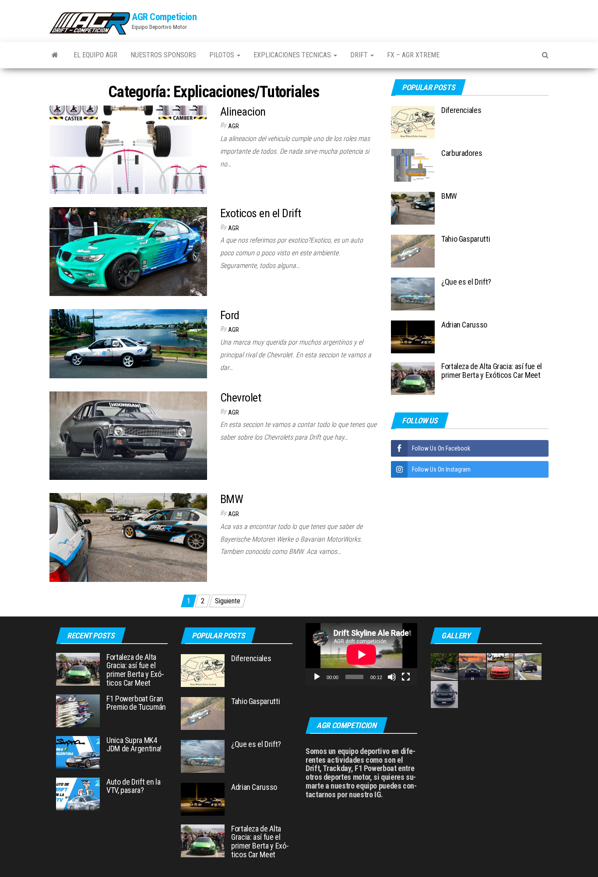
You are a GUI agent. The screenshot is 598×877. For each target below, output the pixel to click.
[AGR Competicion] (55, 55)
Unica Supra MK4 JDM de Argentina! (134, 745)
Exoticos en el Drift (260, 213)
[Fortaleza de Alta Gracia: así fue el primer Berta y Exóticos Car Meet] (413, 378)
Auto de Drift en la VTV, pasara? (133, 786)
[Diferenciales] (413, 122)
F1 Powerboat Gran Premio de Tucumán (136, 703)
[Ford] (128, 343)
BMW (231, 499)
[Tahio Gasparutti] (413, 251)
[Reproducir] (317, 677)
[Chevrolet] (128, 435)
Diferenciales (461, 110)
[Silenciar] (391, 677)
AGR (233, 126)
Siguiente (227, 601)
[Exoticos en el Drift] (128, 251)
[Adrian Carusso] (413, 336)
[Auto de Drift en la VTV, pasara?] (78, 793)
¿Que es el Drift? (466, 281)
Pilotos (222, 55)
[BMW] (128, 537)
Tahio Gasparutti (465, 238)
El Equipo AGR (95, 55)
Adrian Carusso (464, 324)
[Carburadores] (413, 165)
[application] (361, 654)
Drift (359, 55)
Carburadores (461, 153)
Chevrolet (240, 397)
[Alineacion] (128, 149)
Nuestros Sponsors (163, 55)
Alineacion (243, 111)
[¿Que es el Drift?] (413, 293)
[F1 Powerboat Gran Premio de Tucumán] (78, 710)
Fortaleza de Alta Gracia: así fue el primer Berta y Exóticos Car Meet (491, 371)
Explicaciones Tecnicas (293, 55)
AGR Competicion (164, 16)
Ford (229, 315)
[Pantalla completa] (405, 677)
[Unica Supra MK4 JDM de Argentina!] (78, 751)
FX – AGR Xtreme (413, 55)
